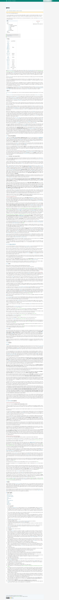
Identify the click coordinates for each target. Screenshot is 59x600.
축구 (17, 191)
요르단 (17, 117)
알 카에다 (19, 86)
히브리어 (8, 68)
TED (21, 227)
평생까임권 (28, 453)
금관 (39, 220)
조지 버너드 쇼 (39, 540)
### (23, 222)
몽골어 (8, 57)
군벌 (26, 152)
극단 (15, 137)
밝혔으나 (19, 317)
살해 (20, 226)
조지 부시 (27, 252)
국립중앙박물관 (41, 221)
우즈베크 (28, 151)
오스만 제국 (12, 530)
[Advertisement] (49, 14)
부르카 (12, 178)
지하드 (9, 230)
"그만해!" (20, 210)
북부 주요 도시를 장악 (22, 314)
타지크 (32, 151)
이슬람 (7, 137)
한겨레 (20, 139)
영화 (6, 166)
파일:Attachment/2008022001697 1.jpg (11, 196)
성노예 (20, 558)
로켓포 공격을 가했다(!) (23, 318)
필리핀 (25, 286)
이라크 (38, 346)
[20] (33, 227)
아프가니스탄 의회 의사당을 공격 (21, 308)
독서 (41, 165)
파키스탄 (13, 72)
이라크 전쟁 (34, 252)
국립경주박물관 (17, 222)
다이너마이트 (39, 200)
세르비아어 (8, 60)
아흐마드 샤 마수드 (9, 35)
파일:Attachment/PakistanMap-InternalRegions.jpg (13, 402)
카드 (37, 165)
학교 (8, 169)
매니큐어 (40, 179)
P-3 (31, 438)
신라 (37, 220)
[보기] (50, 0)
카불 (26, 150)
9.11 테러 (17, 96)
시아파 (17, 143)
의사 (7, 335)
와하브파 (33, 111)
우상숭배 (30, 166)
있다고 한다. (35, 313)
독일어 (8, 44)
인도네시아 (19, 286)
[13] (33, 151)
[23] (38, 268)
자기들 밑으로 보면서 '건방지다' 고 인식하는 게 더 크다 (20, 236)
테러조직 (18, 10)
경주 (14, 222)
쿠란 (41, 137)
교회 (18, 472)
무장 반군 (20, 10)
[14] (37, 151)
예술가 (34, 170)
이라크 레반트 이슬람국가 (10, 496)
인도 (22, 163)
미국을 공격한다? (12, 244)
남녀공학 (7, 176)
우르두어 (8, 67)
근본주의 (29, 121)
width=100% (38, 21)
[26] (38, 286)
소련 (21, 129)
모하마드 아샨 (9, 503)
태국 (20, 209)
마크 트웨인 (34, 540)
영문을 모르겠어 (21, 215)
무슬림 (29, 286)
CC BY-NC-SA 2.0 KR (18, 596)
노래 (35, 165)
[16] (14, 188)
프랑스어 (8, 46)
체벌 (39, 230)
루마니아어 (8, 49)
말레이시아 (22, 286)
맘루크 (39, 187)
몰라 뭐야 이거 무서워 (35, 259)
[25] (36, 276)
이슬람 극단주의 (20, 100)
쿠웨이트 (20, 117)
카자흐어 (8, 58)
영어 (8, 42)
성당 (22, 472)
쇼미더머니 (20, 439)
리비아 (34, 122)
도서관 (10, 169)
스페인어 (8, 45)
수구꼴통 (39, 137)
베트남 (28, 273)
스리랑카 (24, 209)
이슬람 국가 (13, 519)
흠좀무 (18, 348)
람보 (6, 146)
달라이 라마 (18, 209)
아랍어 (42, 166)
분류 (7, 10)
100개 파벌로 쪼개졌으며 (38, 439)
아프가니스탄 (10, 70)
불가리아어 (8, 59)
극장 (12, 169)
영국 (26, 444)
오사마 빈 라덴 (11, 94)
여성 (31, 178)
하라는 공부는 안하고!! (31, 70)
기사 (11, 443)
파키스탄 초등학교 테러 (10, 500)
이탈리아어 (8, 54)
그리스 (9, 188)
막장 (39, 417)
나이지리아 (36, 86)
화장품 (9, 166)
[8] (13, 107)
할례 (12, 333)
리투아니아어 (8, 53)
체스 (40, 165)
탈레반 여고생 (9, 504)
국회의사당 (14, 318)
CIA (36, 267)
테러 (21, 416)
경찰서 (30, 303)
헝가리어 (8, 63)
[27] (22, 294)
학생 (23, 70)
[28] (17, 296)
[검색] (51, 0)
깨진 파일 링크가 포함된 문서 (12, 10)
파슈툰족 (10, 76)
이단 (41, 118)
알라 (36, 577)
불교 (26, 209)
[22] (7, 231)
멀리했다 (25, 143)
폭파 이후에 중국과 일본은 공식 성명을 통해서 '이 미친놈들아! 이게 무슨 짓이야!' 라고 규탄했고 (19, 214)
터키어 (8, 50)
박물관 (14, 169)
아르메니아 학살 (33, 536)
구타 (41, 230)
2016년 (34, 221)
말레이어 (8, 47)
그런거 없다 (7, 344)
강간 (14, 561)
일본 (8, 289)
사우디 (15, 117)
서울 (38, 221)
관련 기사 (30, 259)
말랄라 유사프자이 (32, 442)
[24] (20, 276)
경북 (12, 222)
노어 (8, 56)
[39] (31, 470)
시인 (31, 170)
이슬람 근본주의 (33, 210)
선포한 (41, 87)
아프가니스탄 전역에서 (25, 124)
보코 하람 (40, 86)
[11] (29, 141)
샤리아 (13, 138)
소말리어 (8, 64)
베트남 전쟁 (40, 272)
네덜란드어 (8, 48)
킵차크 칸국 (9, 526)
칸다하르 (19, 151)
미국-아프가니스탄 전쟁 (18, 483)
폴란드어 (8, 61)
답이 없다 (40, 206)
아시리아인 (39, 536)
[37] (15, 448)
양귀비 (13, 276)
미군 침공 (14, 314)
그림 (14, 166)
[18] (41, 200)
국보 (28, 220)
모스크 (19, 470)
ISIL (29, 266)
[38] (29, 468)
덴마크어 (8, 43)
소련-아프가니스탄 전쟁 (32, 128)
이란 (18, 118)
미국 (33, 148)
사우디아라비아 (25, 153)
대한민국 (21, 290)
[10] (33, 140)
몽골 (39, 185)
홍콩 (6, 294)
